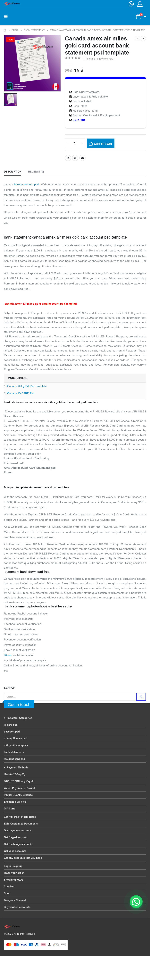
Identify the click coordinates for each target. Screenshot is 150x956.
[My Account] (140, 4)
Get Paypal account (15, 837)
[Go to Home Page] (5, 30)
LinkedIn (68, 158)
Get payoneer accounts (18, 830)
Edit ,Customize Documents (21, 823)
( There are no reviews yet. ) (98, 58)
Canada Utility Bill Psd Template (27, 386)
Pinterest (75, 158)
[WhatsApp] (131, 4)
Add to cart (103, 144)
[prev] (137, 38)
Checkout (9, 886)
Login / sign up (13, 866)
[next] (143, 38)
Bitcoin (8, 655)
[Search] (141, 697)
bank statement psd (26, 184)
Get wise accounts (15, 851)
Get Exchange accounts (18, 844)
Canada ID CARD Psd (21, 393)
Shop (7, 893)
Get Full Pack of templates (20, 816)
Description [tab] (12, 171)
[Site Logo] (12, 4)
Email (82, 158)
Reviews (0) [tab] (36, 171)
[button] (7, 16)
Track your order (14, 872)
